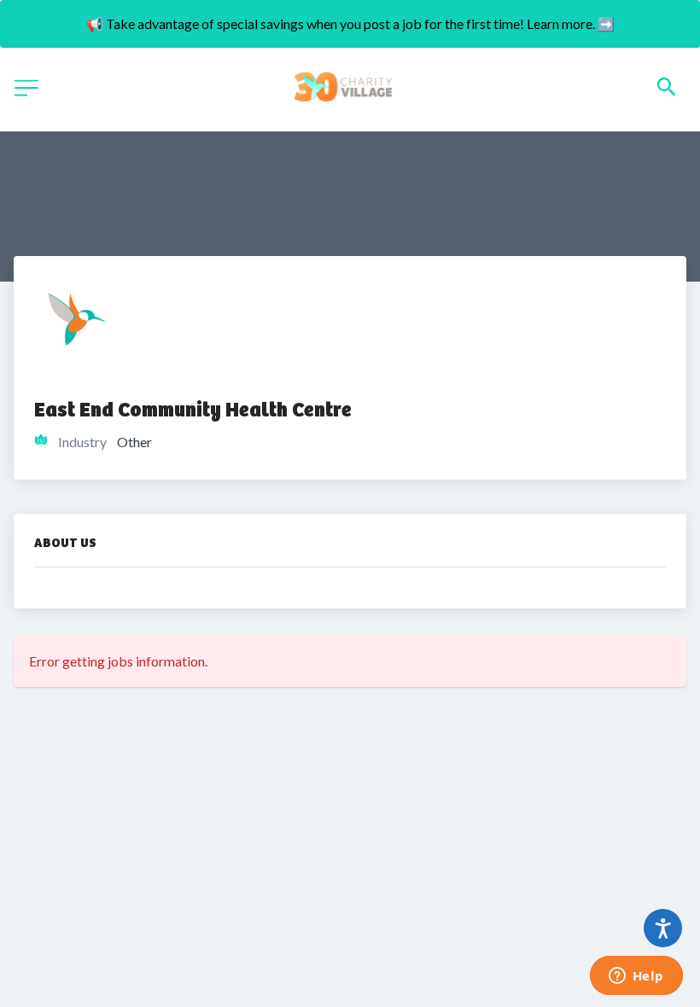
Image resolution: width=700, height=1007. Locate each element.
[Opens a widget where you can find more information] (636, 977)
